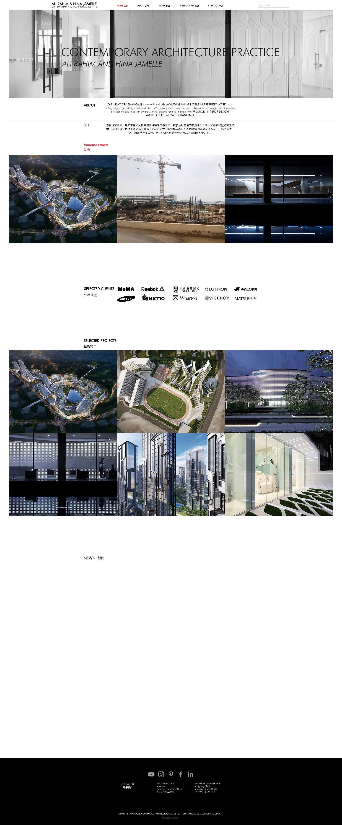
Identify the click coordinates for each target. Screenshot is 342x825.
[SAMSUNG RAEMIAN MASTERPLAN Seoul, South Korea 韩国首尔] (171, 474)
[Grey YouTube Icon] (151, 774)
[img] (279, 391)
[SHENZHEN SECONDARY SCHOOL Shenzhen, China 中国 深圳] (171, 391)
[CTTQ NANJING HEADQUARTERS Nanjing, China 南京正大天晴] (63, 474)
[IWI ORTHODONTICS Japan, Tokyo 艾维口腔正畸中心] (279, 474)
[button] (96, 144)
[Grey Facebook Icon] (181, 774)
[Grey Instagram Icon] (161, 774)
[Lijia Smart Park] (63, 391)
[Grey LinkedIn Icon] (190, 774)
